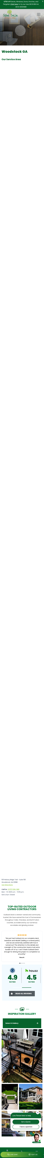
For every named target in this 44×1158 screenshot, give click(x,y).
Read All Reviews (23, 993)
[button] (17, 987)
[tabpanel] (22, 1082)
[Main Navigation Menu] (38, 14)
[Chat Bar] (22, 1154)
